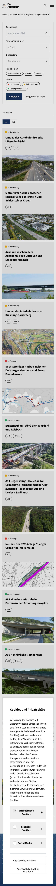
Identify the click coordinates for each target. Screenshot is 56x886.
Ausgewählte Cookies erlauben (28, 870)
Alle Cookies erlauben (24, 860)
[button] (28, 812)
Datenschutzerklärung (33, 770)
